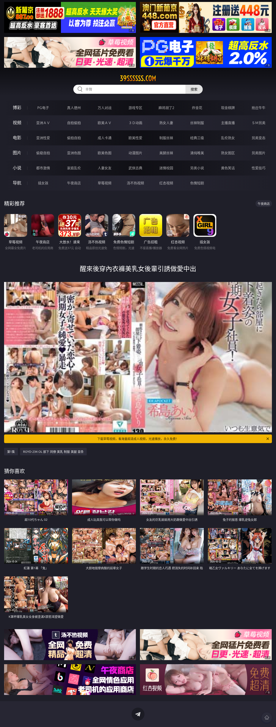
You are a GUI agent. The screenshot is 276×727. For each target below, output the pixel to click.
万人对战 (104, 107)
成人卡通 (104, 138)
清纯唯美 (197, 153)
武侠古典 (135, 168)
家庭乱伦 (74, 168)
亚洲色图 (74, 153)
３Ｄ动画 (135, 122)
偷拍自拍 (74, 138)
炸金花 (197, 107)
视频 (17, 123)
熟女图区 (228, 153)
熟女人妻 (166, 122)
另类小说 (197, 168)
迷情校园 (166, 168)
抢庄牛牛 (258, 107)
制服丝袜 (166, 138)
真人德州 (74, 107)
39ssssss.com (138, 78)
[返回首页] (267, 717)
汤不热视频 (135, 183)
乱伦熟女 (228, 138)
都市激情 (43, 168)
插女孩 (43, 183)
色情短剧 (197, 183)
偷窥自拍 (43, 153)
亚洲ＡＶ (43, 122)
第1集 (11, 452)
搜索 (194, 89)
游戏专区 (135, 107)
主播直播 (228, 122)
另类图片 (258, 153)
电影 (17, 138)
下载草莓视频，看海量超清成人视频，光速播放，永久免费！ (138, 439)
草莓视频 (104, 183)
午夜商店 (74, 183)
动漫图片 (135, 153)
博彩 (17, 108)
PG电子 (43, 107)
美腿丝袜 (166, 153)
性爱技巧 (258, 168)
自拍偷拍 (74, 122)
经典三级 (197, 138)
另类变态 (258, 138)
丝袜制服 (197, 122)
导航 (17, 183)
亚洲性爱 (43, 138)
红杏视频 (166, 183)
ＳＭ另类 (258, 122)
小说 (17, 168)
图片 (17, 153)
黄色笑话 (228, 168)
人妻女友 (104, 168)
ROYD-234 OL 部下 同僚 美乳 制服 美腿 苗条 (53, 452)
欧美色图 (104, 153)
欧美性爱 (135, 138)
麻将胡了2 (166, 107)
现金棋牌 (228, 107)
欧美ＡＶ (104, 122)
